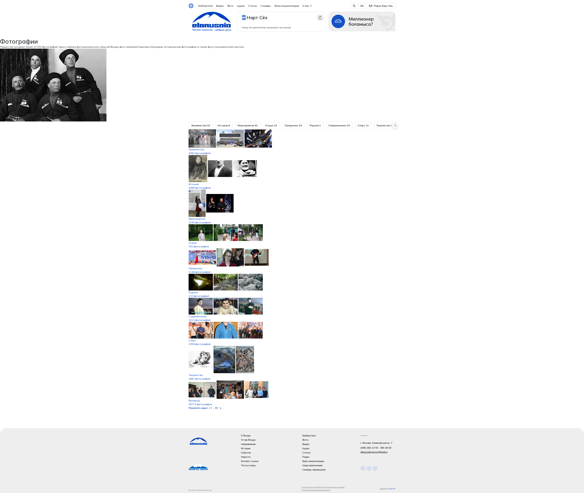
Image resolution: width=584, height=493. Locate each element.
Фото (230, 6)
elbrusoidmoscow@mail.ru (374, 452)
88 (216, 407)
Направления (248, 444)
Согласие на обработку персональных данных (323, 487)
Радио (305, 456)
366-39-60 (385, 447)
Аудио (241, 6)
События (246, 452)
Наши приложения (312, 465)
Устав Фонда (248, 439)
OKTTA (392, 489)
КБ (362, 5)
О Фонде (246, 435)
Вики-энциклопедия (287, 6)
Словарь (266, 6)
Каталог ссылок (250, 461)
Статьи (252, 6)
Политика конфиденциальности (316, 490)
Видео (220, 6)
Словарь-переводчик (314, 469)
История (245, 448)
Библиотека (205, 6)
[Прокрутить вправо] (395, 125)
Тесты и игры (248, 465)
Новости (245, 456)
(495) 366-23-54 (369, 447)
